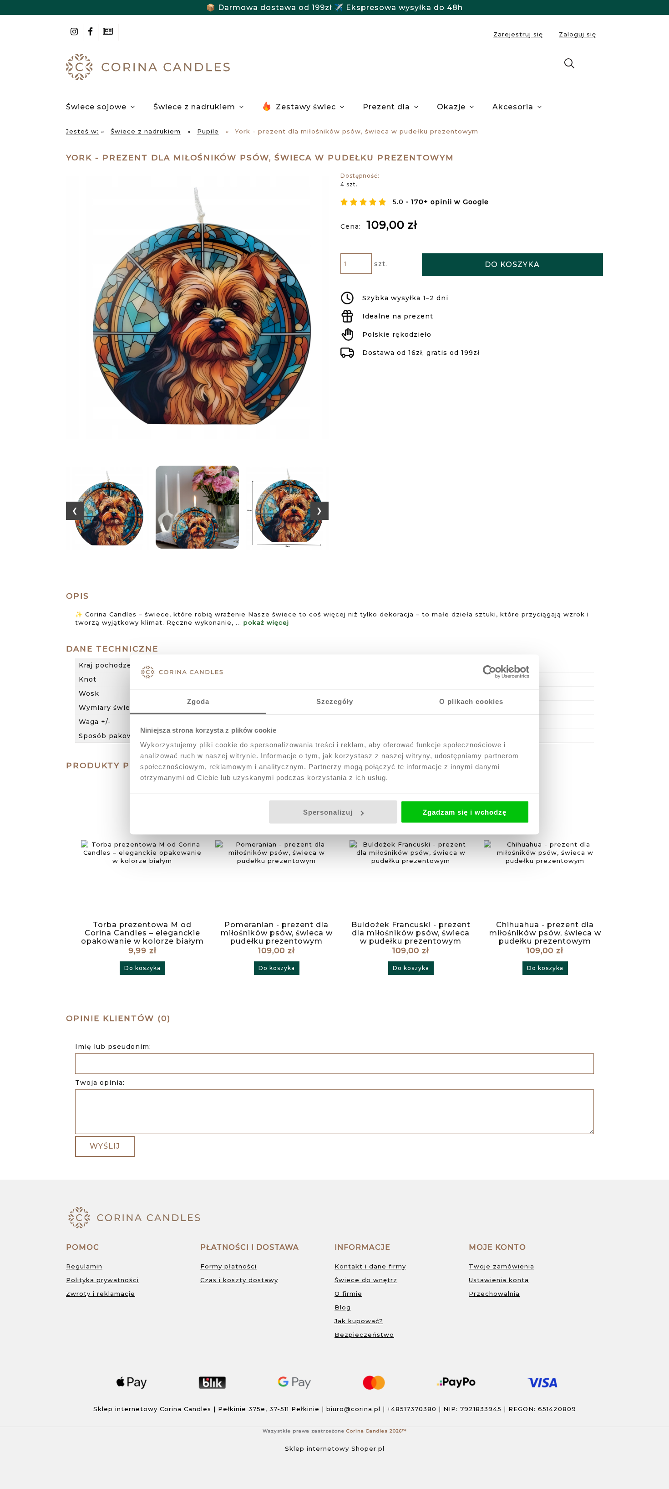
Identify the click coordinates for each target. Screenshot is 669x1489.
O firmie (348, 1293)
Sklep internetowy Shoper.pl (335, 1448)
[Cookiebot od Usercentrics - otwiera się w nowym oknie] (489, 672)
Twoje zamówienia (501, 1266)
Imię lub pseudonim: (113, 1046)
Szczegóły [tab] (334, 701)
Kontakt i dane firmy (370, 1266)
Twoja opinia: (100, 1082)
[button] (75, 511)
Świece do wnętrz (365, 1280)
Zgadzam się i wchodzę (465, 812)
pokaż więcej (266, 622)
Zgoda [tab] (198, 701)
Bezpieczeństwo (364, 1334)
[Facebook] (90, 32)
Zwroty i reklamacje (100, 1293)
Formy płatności (228, 1266)
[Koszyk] (593, 65)
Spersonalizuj (328, 812)
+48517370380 (411, 1408)
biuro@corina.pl (353, 1408)
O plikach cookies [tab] (471, 701)
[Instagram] (74, 32)
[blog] (108, 32)
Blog (342, 1307)
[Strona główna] (150, 66)
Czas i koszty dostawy (239, 1280)
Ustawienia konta (499, 1280)
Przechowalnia (494, 1293)
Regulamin (84, 1266)
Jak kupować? (358, 1321)
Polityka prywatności (102, 1280)
